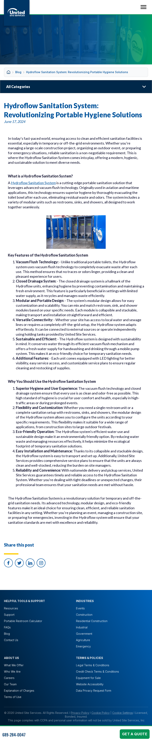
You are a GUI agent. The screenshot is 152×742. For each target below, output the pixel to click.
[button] (41, 562)
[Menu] (143, 7)
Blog (18, 72)
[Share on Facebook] (8, 562)
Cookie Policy (100, 712)
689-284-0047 (14, 735)
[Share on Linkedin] (30, 562)
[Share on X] (19, 562)
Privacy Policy (80, 712)
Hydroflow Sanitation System (33, 183)
